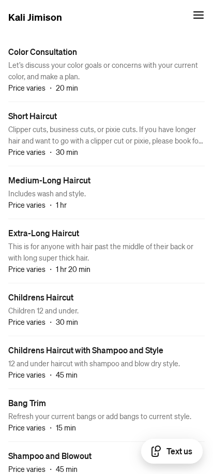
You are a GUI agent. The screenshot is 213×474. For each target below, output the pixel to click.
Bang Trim (27, 402)
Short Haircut (32, 115)
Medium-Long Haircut (49, 180)
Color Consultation (42, 51)
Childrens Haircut (40, 297)
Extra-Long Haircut (43, 232)
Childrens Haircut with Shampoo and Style (85, 349)
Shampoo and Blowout (50, 455)
